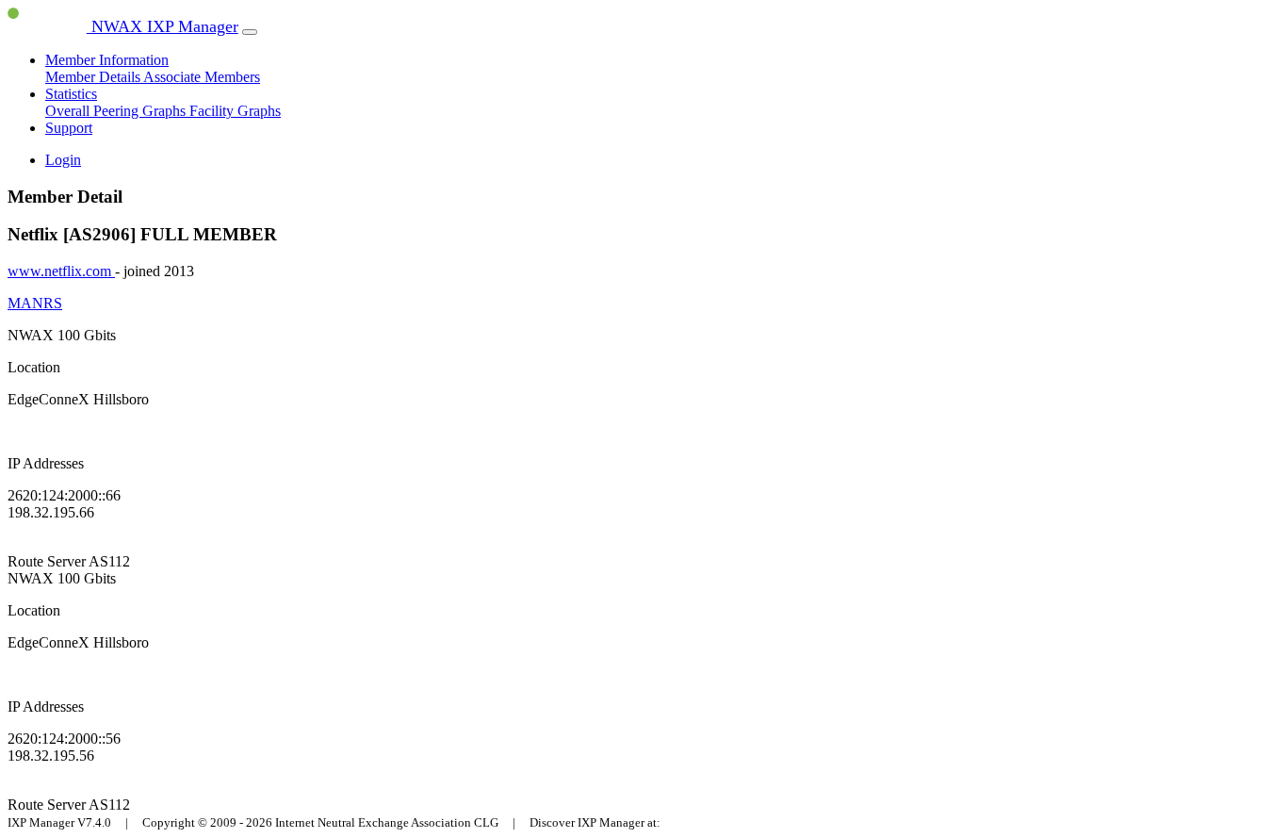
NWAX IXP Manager (162, 26)
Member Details (94, 77)
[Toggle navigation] (249, 32)
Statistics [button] (71, 94)
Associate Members (201, 77)
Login (63, 160)
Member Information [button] (107, 60)
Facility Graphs (235, 111)
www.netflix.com (61, 271)
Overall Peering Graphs (117, 111)
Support (68, 128)
